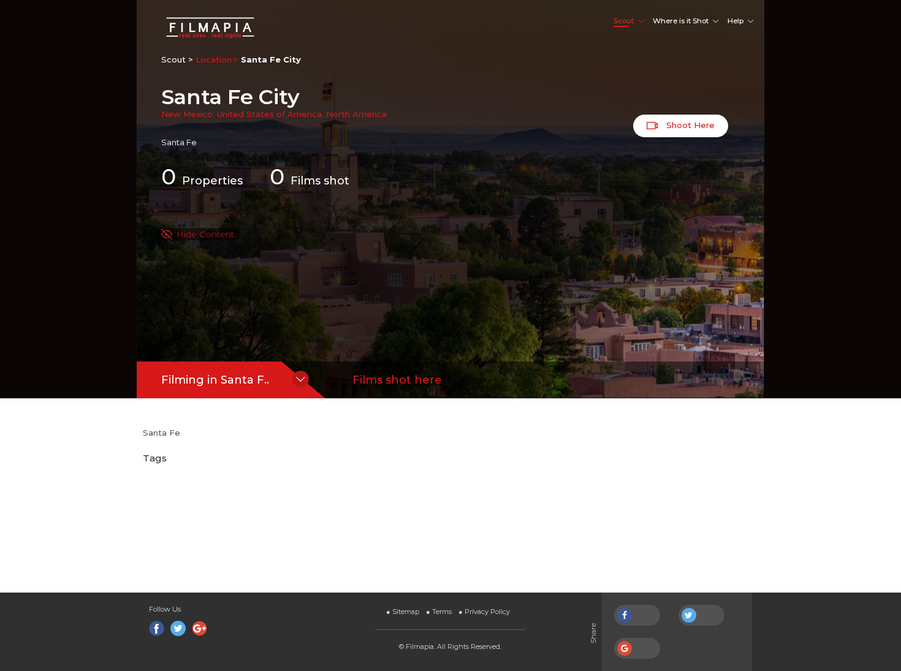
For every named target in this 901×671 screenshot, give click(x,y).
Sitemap (402, 611)
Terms (439, 611)
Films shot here (397, 380)
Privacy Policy (484, 611)
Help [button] (735, 21)
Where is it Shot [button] (681, 21)
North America (356, 114)
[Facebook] (156, 628)
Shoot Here (689, 125)
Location (214, 59)
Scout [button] (624, 21)
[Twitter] (178, 628)
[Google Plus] (199, 628)
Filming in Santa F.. (215, 380)
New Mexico (187, 114)
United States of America (269, 114)
